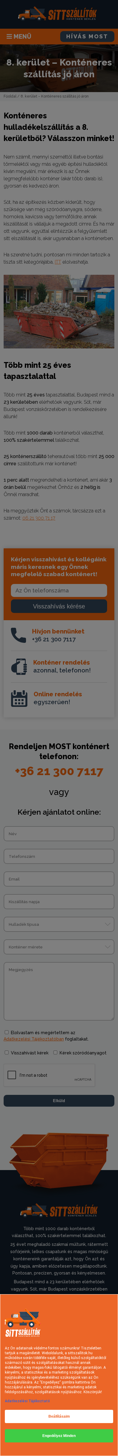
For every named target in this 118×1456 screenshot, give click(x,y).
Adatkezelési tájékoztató (27, 1401)
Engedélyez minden (59, 1436)
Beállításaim (59, 1416)
